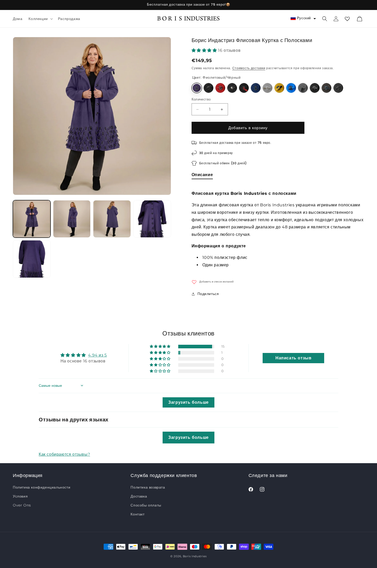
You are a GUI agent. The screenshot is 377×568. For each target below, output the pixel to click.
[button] (40, 18)
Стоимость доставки (248, 68)
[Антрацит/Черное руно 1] (303, 88)
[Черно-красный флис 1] (244, 88)
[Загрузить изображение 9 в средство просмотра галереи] (112, 219)
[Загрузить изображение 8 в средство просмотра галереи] (72, 219)
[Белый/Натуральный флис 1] (267, 88)
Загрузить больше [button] (188, 402)
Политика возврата (148, 487)
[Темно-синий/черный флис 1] (256, 88)
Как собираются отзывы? (64, 454)
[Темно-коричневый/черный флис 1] (326, 88)
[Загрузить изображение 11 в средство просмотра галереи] (32, 259)
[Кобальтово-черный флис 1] (291, 88)
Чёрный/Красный (220, 88)
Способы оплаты (146, 505)
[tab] (202, 175)
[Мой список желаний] (347, 18)
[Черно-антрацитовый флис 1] (315, 88)
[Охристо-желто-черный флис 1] (279, 88)
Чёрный (208, 88)
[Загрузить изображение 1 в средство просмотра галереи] (32, 219)
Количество (201, 99)
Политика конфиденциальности (41, 487)
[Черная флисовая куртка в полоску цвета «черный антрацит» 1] (338, 88)
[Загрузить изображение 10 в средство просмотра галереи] (152, 219)
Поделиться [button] (208, 293)
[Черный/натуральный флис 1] (232, 88)
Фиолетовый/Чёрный (197, 88)
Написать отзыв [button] (293, 357)
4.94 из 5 (97, 354)
